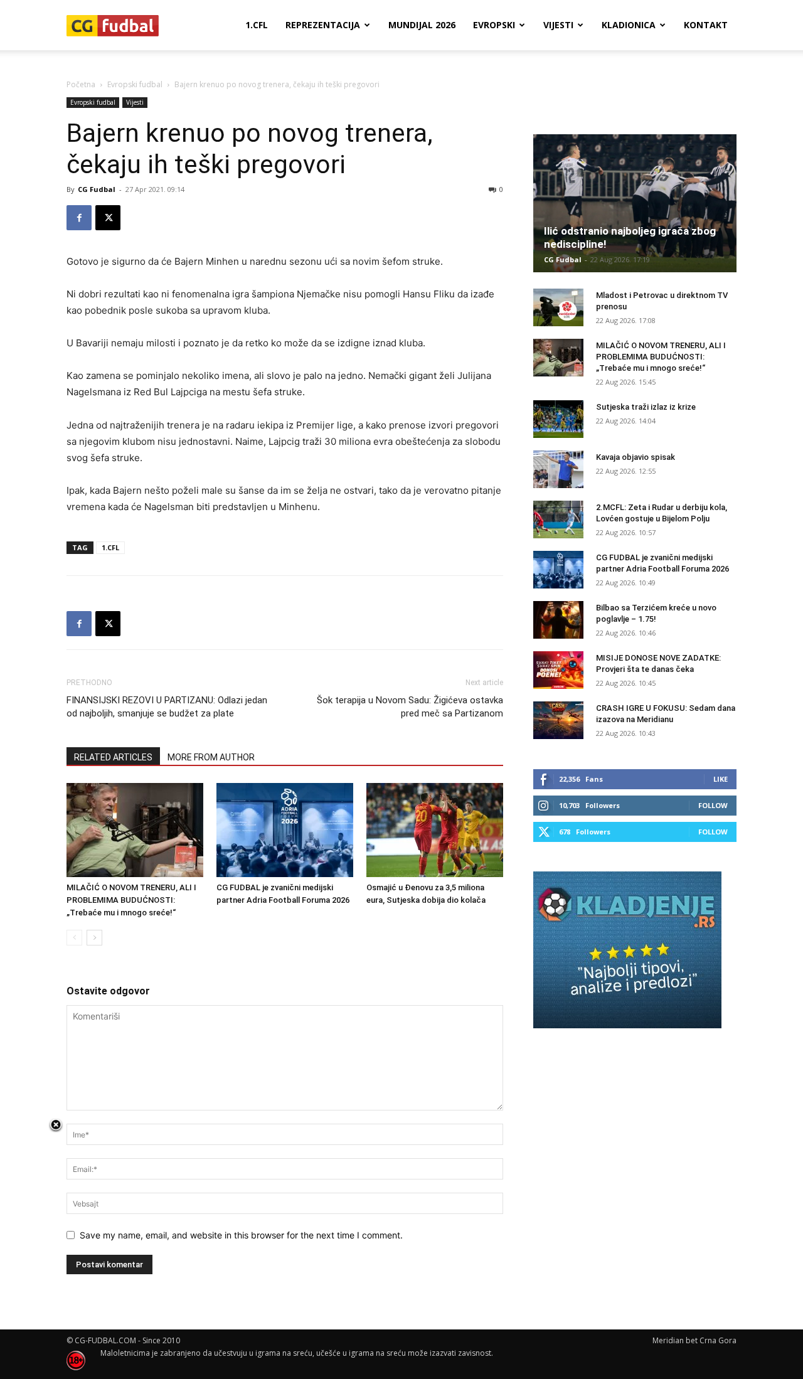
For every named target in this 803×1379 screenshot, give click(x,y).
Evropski (494, 25)
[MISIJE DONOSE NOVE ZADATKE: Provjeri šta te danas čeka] (558, 670)
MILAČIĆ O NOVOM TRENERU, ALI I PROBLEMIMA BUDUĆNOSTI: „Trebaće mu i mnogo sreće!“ (131, 900)
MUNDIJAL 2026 (421, 25)
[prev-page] (74, 937)
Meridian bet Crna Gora (694, 1340)
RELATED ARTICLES (113, 757)
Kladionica (629, 25)
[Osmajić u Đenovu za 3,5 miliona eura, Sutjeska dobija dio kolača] (434, 830)
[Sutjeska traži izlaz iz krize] (558, 419)
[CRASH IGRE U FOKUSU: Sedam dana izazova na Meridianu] (558, 720)
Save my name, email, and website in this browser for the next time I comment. (241, 1235)
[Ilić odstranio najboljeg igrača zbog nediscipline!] (635, 203)
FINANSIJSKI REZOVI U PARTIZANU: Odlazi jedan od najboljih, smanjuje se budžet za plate (166, 707)
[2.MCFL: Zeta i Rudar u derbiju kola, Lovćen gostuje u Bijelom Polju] (558, 519)
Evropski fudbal (134, 84)
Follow (713, 805)
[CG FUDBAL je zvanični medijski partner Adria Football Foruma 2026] (284, 830)
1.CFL (256, 25)
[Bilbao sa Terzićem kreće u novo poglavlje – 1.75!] (558, 620)
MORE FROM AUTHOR (211, 757)
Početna (80, 84)
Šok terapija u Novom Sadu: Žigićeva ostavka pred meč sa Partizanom (410, 707)
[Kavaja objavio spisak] (558, 469)
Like (720, 779)
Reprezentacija (322, 25)
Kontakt (706, 25)
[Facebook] (79, 217)
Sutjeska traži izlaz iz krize (646, 407)
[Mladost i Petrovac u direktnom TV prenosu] (558, 307)
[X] (107, 217)
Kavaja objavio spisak (635, 457)
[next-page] (94, 937)
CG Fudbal (96, 189)
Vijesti (558, 25)
